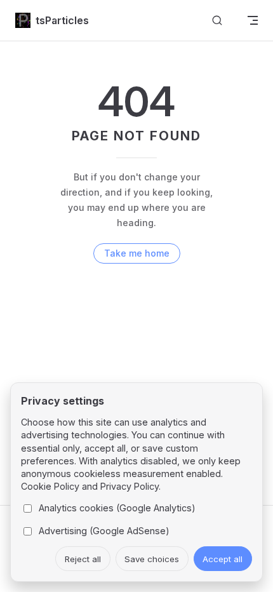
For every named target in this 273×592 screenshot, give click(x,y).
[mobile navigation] (252, 20)
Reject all (83, 559)
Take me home (137, 253)
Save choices (151, 559)
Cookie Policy (50, 486)
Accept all (223, 559)
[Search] (217, 20)
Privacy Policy (129, 486)
